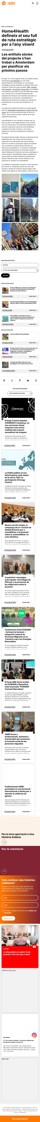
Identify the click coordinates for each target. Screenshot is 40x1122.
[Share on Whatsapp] (36, 381)
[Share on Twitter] (12, 381)
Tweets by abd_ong (8, 970)
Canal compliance (15, 1109)
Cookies (20, 1111)
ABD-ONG (5, 1059)
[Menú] (37, 3)
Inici (3, 26)
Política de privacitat (11, 1111)
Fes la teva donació (20, 1119)
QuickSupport (22, 1112)
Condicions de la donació (28, 1109)
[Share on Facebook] (20, 381)
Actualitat (9, 26)
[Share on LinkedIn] (28, 381)
